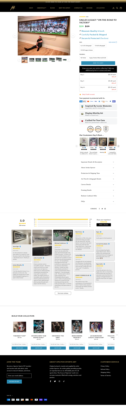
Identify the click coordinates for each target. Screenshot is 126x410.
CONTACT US (78, 8)
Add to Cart (19, 348)
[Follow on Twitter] (55, 381)
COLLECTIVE (101, 8)
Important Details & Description (91, 162)
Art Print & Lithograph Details (91, 179)
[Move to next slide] (119, 146)
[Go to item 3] (38, 60)
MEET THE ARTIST (64, 8)
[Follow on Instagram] (59, 381)
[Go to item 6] (59, 60)
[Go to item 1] (25, 60)
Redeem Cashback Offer (89, 196)
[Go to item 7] (66, 60)
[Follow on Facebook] (50, 381)
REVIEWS (89, 8)
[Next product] (117, 334)
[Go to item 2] (31, 60)
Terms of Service (106, 375)
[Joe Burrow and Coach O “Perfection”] (96, 326)
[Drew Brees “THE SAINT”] (58, 326)
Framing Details (86, 190)
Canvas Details (86, 184)
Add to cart (98, 63)
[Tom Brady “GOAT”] (20, 326)
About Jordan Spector (88, 167)
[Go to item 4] (45, 60)
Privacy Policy (105, 366)
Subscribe (14, 381)
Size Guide (112, 42)
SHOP (31, 8)
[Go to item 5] (52, 60)
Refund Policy (105, 369)
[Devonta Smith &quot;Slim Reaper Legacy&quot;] (39, 326)
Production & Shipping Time (90, 173)
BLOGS (52, 8)
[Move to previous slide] (77, 146)
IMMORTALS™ (41, 8)
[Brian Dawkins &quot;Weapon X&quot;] (77, 326)
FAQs (83, 201)
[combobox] (20, 344)
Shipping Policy (105, 372)
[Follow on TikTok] (64, 381)
